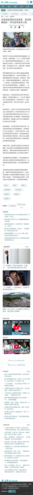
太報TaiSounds (9, 2)
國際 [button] (15, 6)
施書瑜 (22, 25)
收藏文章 (13, 206)
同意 (10, 491)
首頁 (2, 16)
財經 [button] (9, 6)
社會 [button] (27, 6)
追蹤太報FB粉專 (21, 365)
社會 (6, 16)
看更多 (27, 247)
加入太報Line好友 (19, 360)
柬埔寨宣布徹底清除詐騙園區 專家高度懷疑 (19, 10)
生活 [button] (21, 6)
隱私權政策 (4, 491)
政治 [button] (3, 6)
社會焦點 (12, 16)
